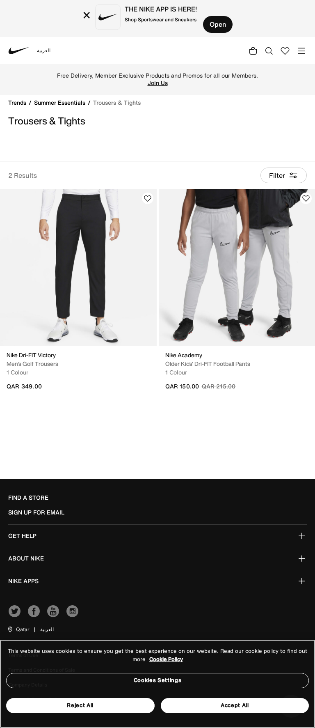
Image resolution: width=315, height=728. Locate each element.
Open (218, 24)
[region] (157, 684)
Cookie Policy (166, 659)
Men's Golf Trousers (32, 363)
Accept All (235, 705)
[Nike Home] (19, 50)
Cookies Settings (157, 680)
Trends (18, 102)
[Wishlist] (147, 198)
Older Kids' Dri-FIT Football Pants (207, 363)
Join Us (158, 83)
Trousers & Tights (117, 102)
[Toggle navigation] (301, 50)
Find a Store (28, 497)
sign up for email (36, 512)
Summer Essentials (60, 102)
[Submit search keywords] (269, 50)
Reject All (80, 705)
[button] (18, 629)
